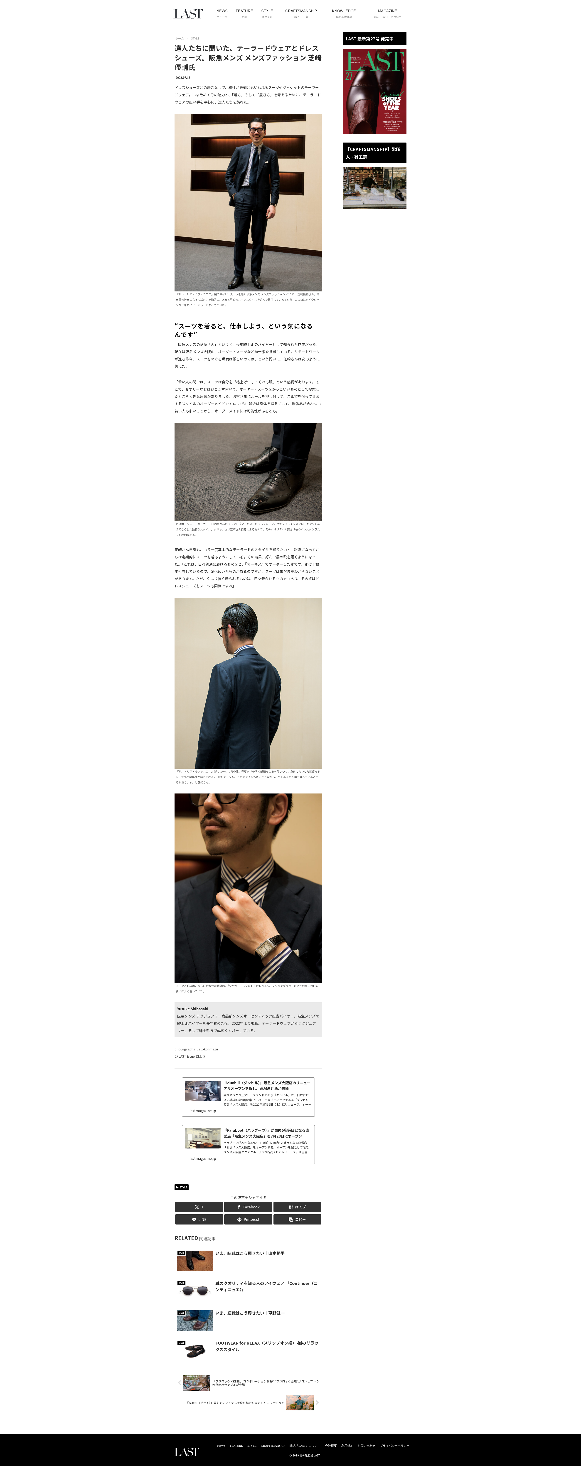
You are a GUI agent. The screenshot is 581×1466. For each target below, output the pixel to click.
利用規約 (347, 1445)
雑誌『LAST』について (305, 1445)
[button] (297, 1219)
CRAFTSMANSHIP (273, 1445)
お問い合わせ (366, 1445)
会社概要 (331, 1445)
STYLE (183, 1187)
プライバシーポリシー (394, 1445)
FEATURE (236, 1445)
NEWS (221, 1445)
